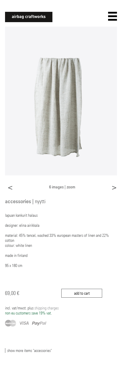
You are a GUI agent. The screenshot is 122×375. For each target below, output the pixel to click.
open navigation (112, 16)
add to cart (82, 293)
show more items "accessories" (29, 350)
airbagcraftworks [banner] (28, 17)
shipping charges (32, 310)
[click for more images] (61, 100)
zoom (71, 186)
